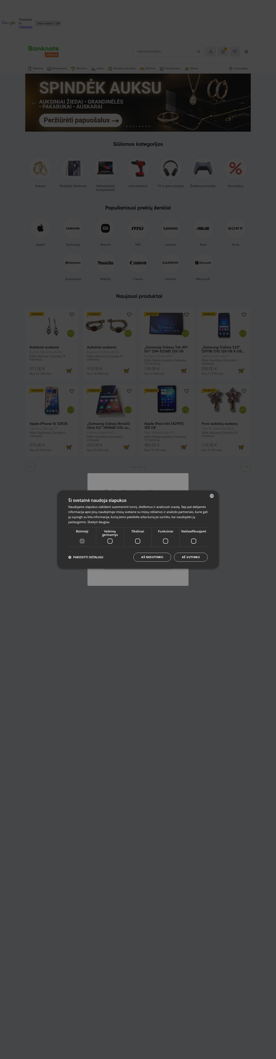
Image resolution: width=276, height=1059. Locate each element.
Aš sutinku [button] (191, 557)
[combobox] (212, 496)
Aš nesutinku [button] (152, 557)
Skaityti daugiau (98, 522)
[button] (85, 557)
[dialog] (138, 529)
